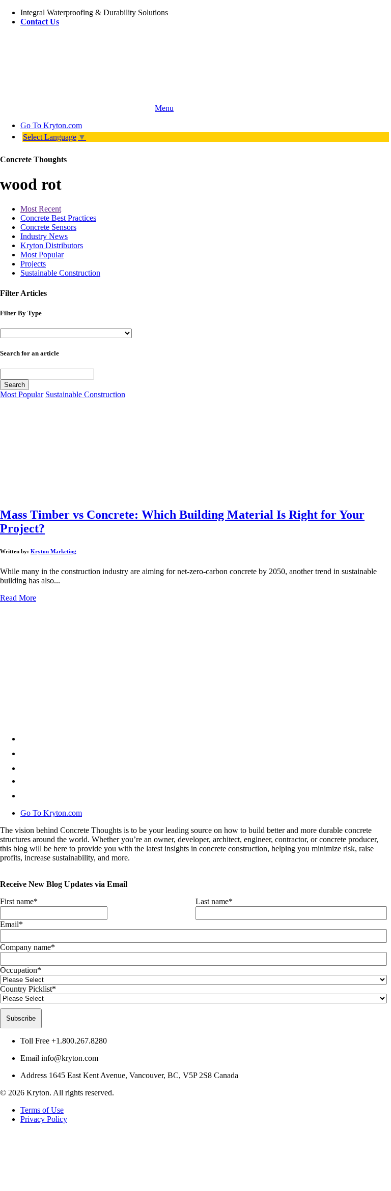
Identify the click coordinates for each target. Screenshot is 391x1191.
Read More (18, 597)
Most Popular (42, 254)
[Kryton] (76, 108)
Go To (51, 125)
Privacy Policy (43, 1119)
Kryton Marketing (53, 551)
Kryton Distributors (51, 245)
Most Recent (40, 208)
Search (14, 385)
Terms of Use (42, 1110)
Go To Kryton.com (51, 813)
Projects (33, 263)
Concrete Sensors (48, 227)
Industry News (44, 236)
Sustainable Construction (60, 273)
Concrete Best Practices (58, 218)
